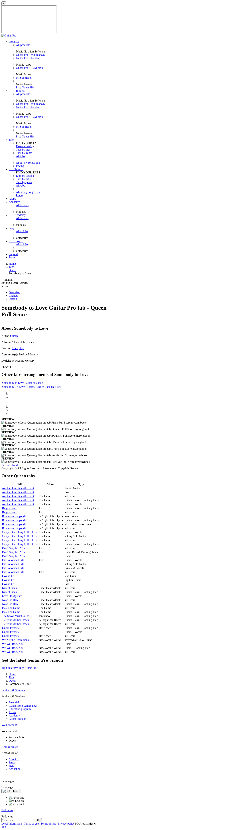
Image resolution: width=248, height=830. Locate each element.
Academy (14, 201)
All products (23, 44)
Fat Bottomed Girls (13, 560)
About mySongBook (28, 162)
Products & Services (13, 690)
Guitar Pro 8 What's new (23, 705)
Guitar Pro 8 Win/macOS (30, 54)
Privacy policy (66, 823)
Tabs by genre (24, 152)
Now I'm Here (10, 600)
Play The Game (11, 608)
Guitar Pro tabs (17, 718)
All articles (22, 231)
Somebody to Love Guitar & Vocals (22, 382)
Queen (14, 335)
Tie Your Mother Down (15, 620)
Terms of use (31, 823)
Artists (12, 198)
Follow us (7, 810)
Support (13, 254)
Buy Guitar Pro (27, 667)
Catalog (13, 295)
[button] (6, 465)
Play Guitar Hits (25, 87)
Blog (11, 228)
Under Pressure (11, 627)
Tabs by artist (23, 149)
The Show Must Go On (15, 616)
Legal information (12, 823)
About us (14, 759)
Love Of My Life (12, 596)
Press (12, 762)
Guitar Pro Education (28, 58)
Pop (21, 348)
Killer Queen (9, 588)
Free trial (14, 702)
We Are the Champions (15, 639)
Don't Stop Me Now (13, 548)
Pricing (20, 165)
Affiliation (15, 768)
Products (14, 41)
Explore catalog (25, 146)
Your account (9, 724)
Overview (14, 292)
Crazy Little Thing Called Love (20, 532)
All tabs (20, 156)
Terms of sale (49, 823)
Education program (20, 708)
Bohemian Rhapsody (14, 516)
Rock (15, 348)
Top (3, 826)
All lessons (22, 205)
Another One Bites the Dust (18, 488)
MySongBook (24, 77)
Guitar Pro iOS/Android (30, 67)
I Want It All (9, 576)
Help (11, 765)
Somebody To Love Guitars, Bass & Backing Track (31, 386)
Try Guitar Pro (9, 667)
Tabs (11, 139)
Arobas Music (9, 746)
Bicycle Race (9, 508)
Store (12, 257)
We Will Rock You (12, 643)
